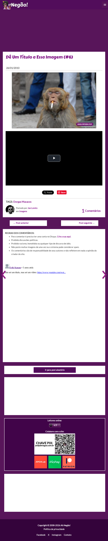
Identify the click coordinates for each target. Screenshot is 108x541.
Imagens (23, 211)
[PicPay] (55, 462)
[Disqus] (54, 298)
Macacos (27, 201)
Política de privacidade (54, 529)
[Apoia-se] (41, 462)
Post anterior (21, 223)
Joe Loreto (32, 208)
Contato (67, 535)
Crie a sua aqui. (64, 236)
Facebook (41, 535)
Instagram (56, 535)
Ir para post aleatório (55, 370)
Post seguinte (87, 223)
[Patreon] (68, 462)
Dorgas (17, 201)
